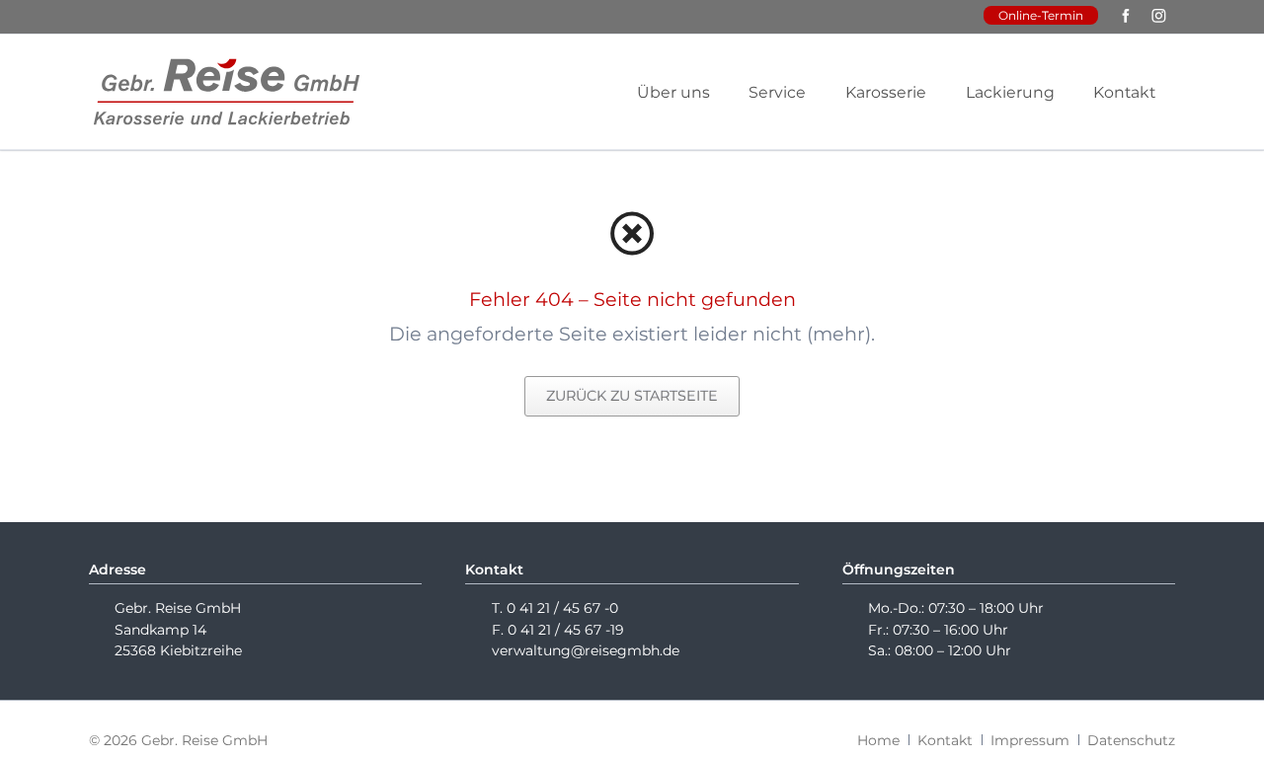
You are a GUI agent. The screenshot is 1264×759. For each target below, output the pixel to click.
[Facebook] (1126, 16)
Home (878, 740)
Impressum (1029, 740)
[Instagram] (1159, 16)
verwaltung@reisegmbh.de (585, 650)
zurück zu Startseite (632, 396)
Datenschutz (1131, 740)
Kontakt (945, 740)
